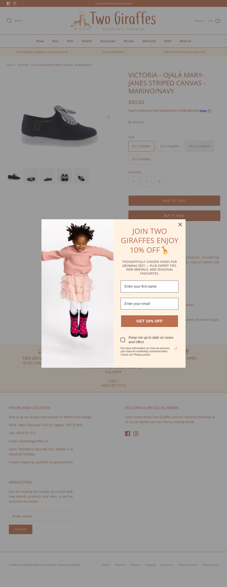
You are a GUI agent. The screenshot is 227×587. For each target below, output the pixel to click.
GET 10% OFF (149, 321)
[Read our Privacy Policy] (175, 348)
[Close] (180, 224)
